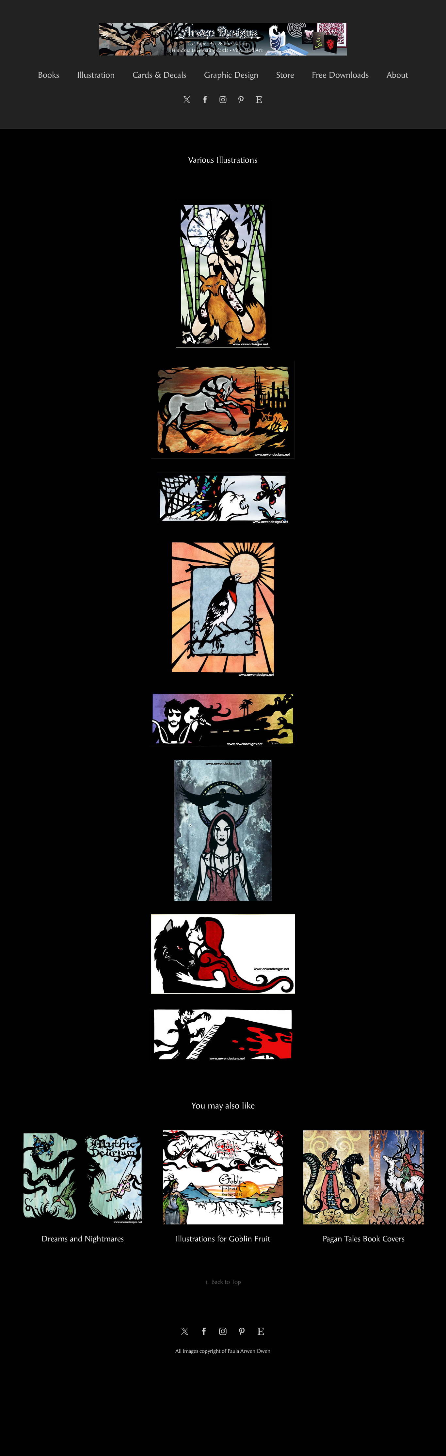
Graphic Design (231, 75)
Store (285, 75)
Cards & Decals (159, 75)
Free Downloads (340, 75)
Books (48, 75)
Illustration (96, 75)
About (397, 75)
